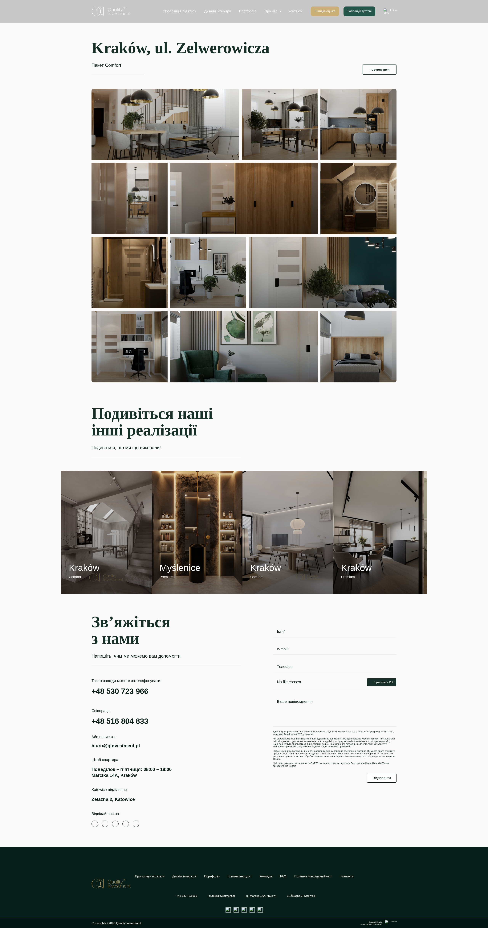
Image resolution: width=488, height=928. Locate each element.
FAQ (283, 876)
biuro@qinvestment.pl (116, 745)
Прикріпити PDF (384, 682)
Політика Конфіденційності (313, 876)
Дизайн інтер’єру (217, 11)
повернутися (379, 69)
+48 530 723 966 (120, 691)
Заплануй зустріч (359, 11)
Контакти (295, 11)
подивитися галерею (97, 577)
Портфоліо (247, 11)
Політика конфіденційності (365, 763)
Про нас (271, 11)
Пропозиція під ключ (179, 11)
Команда (265, 876)
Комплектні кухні (239, 876)
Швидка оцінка (325, 11)
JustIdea (363, 924)
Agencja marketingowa (374, 924)
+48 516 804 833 (120, 721)
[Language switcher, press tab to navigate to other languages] (389, 11)
